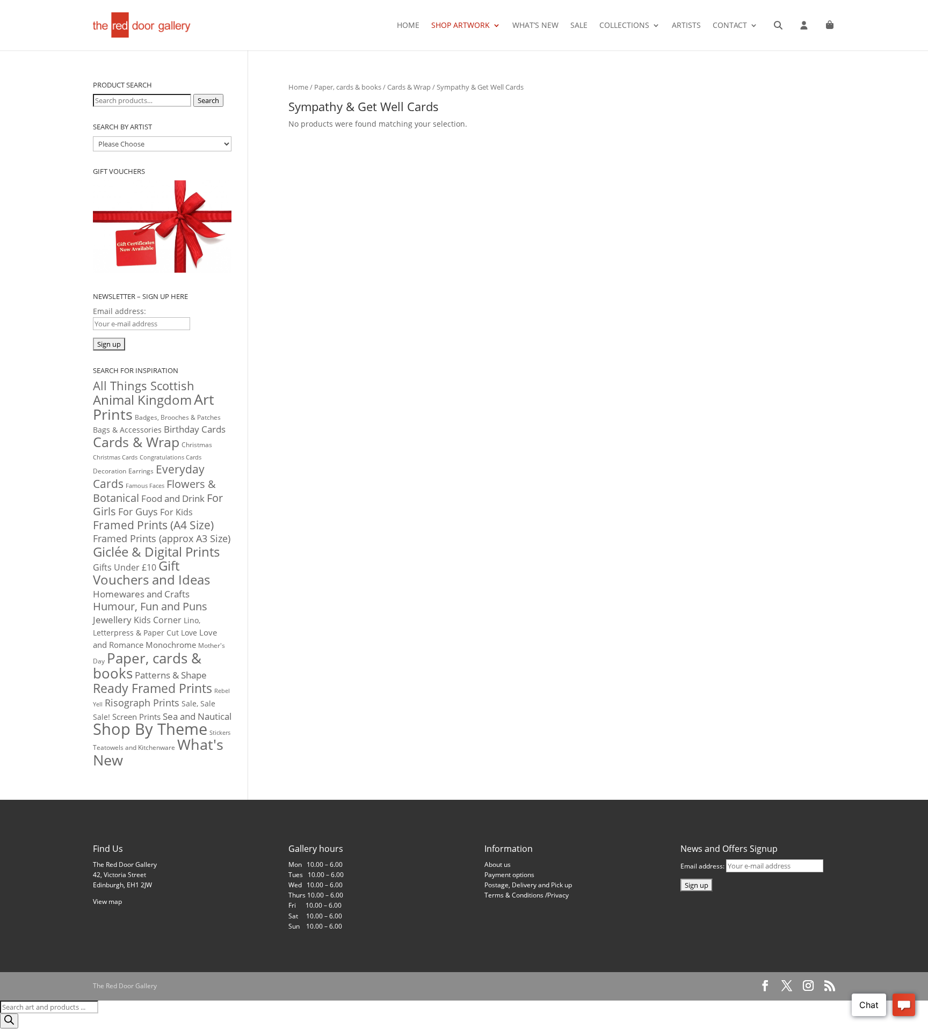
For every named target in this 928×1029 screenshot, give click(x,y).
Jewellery (112, 620)
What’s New (535, 25)
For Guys (138, 511)
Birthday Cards (195, 429)
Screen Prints (136, 716)
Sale (579, 25)
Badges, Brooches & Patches (178, 417)
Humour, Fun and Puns (150, 606)
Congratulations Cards (170, 457)
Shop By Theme (150, 729)
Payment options (509, 874)
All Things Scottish (143, 385)
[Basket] (829, 25)
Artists (686, 25)
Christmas (197, 444)
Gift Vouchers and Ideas (151, 572)
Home (408, 25)
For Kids (176, 512)
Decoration (109, 471)
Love (189, 632)
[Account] (804, 25)
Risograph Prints (142, 702)
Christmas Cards (115, 457)
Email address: (703, 866)
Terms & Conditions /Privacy (526, 895)
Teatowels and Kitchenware (134, 747)
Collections (624, 25)
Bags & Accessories (127, 430)
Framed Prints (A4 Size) (153, 524)
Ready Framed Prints (152, 688)
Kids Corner (158, 620)
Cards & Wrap (409, 87)
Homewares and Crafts (141, 594)
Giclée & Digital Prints (156, 551)
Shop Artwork (460, 25)
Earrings (141, 471)
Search (208, 100)
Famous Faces (145, 486)
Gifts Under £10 (124, 567)
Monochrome (171, 644)
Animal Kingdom (142, 399)
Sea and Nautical (197, 716)
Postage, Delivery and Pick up (528, 884)
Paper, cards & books (347, 87)
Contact (730, 25)
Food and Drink (173, 498)
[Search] (778, 25)
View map (107, 901)
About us (497, 864)
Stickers (219, 732)
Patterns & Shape (171, 675)
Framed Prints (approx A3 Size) (161, 538)
